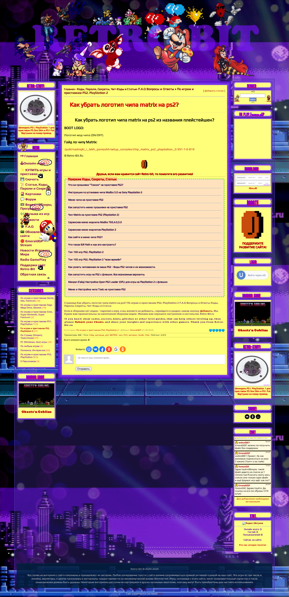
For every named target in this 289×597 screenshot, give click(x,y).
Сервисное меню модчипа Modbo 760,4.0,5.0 (95, 222)
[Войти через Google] (116, 349)
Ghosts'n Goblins (36, 412)
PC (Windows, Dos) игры (33, 342)
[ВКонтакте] (247, 416)
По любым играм (30, 346)
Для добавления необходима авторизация (253, 500)
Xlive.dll (253, 188)
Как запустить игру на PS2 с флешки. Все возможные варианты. (106, 274)
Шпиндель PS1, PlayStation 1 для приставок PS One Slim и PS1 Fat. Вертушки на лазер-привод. (36, 130)
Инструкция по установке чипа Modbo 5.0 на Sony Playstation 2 (105, 192)
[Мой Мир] (258, 416)
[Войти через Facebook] (102, 349)
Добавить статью (214, 90)
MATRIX (113, 335)
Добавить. (206, 310)
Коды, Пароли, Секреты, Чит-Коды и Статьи (107, 89)
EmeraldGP (135, 330)
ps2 (107, 335)
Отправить (83, 368)
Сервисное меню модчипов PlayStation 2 (92, 229)
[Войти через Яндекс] (109, 349)
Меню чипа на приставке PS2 (85, 199)
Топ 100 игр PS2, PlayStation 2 (86, 251)
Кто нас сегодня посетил (252, 545)
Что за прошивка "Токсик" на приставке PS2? (95, 184)
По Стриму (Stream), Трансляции (31, 336)
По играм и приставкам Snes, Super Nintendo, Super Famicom (36, 314)
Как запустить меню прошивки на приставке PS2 (98, 207)
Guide (141, 335)
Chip (147, 335)
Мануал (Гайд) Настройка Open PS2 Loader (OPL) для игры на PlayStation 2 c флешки (118, 281)
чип (120, 335)
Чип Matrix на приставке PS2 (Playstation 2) (93, 214)
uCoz (160, 593)
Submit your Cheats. (89, 321)
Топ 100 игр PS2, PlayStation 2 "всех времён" (94, 259)
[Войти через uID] (89, 349)
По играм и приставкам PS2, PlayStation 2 (97, 330)
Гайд (91, 335)
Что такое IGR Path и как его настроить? (92, 244)
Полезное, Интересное (32, 350)
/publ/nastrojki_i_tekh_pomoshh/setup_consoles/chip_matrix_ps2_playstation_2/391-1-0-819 (129, 149)
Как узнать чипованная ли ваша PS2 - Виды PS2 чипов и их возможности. (112, 266)
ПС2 (125, 335)
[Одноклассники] (252, 416)
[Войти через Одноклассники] (123, 349)
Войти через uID (257, 275)
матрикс (133, 335)
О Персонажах (28, 361)
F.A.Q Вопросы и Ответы (156, 89)
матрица (99, 335)
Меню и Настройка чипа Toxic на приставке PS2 (97, 289)
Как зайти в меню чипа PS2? (85, 237)
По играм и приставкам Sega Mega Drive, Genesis (36, 306)
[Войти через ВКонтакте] (95, 349)
